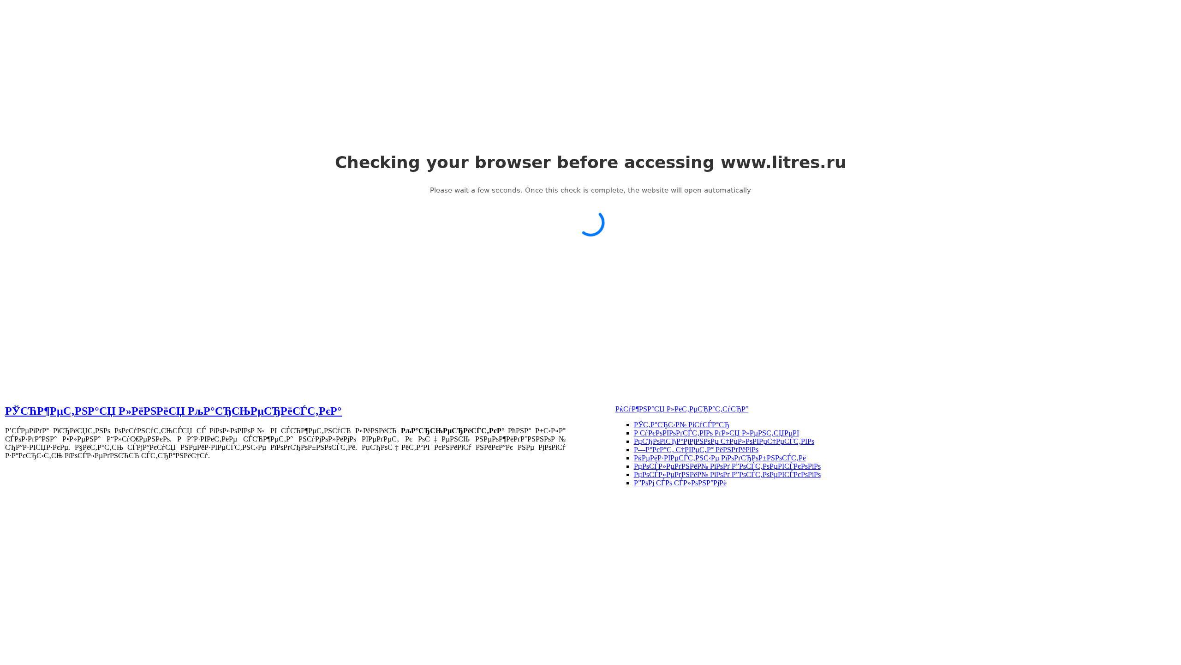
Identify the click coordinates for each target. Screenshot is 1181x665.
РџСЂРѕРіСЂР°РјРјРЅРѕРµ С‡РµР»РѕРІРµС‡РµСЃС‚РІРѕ (724, 441)
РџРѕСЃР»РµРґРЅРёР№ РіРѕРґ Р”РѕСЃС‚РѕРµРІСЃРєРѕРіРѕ (727, 466)
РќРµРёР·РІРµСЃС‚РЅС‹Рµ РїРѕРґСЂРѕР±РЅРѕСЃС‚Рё (720, 458)
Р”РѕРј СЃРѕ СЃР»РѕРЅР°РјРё (680, 483)
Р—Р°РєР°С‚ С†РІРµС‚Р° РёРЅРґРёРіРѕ (696, 449)
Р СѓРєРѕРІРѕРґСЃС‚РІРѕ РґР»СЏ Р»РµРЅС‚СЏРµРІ (716, 433)
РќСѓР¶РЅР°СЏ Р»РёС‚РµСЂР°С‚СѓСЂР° (681, 409)
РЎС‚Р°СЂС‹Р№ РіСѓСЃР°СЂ (681, 425)
